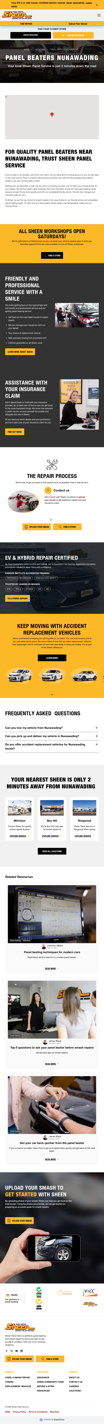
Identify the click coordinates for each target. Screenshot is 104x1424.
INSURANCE (43, 1378)
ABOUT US (74, 1378)
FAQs (7, 1412)
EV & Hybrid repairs (18, 598)
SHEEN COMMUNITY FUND (50, 1382)
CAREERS (74, 1387)
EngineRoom (59, 1420)
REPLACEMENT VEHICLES (18, 1387)
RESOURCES (43, 1391)
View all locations (52, 851)
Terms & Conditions (38, 1412)
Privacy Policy (19, 1412)
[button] (99, 15)
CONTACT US (75, 1382)
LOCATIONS (75, 1391)
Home (26, 49)
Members (54, 1412)
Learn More (52, 658)
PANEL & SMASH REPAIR (17, 1378)
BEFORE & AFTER (45, 1387)
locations (40, 49)
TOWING (9, 1382)
